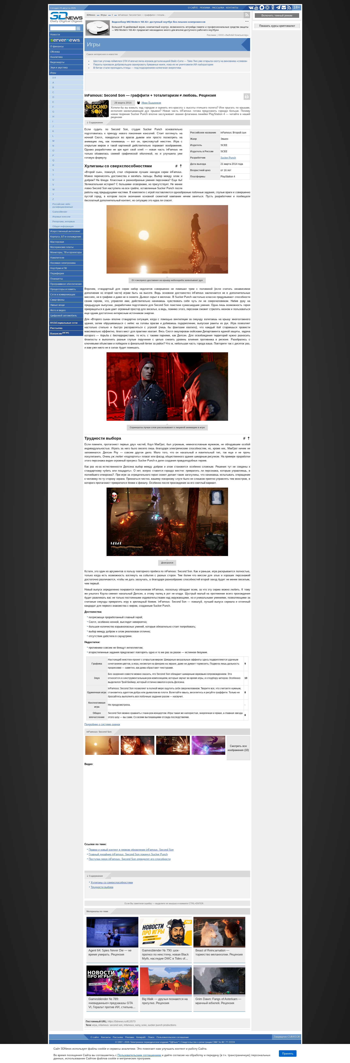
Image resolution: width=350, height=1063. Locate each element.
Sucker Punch (228, 157)
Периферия (57, 273)
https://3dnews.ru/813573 (122, 1021)
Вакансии (59, 333)
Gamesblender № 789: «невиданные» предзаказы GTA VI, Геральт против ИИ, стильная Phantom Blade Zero (111, 1003)
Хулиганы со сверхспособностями (112, 882)
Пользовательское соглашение (173, 1037)
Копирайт (141, 1037)
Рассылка (218, 7)
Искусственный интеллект (65, 231)
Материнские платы (62, 247)
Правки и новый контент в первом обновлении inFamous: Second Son (131, 849)
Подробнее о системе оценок (102, 724)
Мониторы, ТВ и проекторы (66, 252)
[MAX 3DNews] (262, 7)
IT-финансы (57, 46)
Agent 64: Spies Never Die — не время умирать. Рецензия (110, 952)
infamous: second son (110, 1025)
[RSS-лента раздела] (247, 15)
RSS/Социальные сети (63, 323)
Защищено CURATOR (287, 1036)
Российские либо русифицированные (62, 205)
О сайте (193, 7)
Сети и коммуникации (62, 294)
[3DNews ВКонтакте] (251, 7)
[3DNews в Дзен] (267, 7)
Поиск (151, 1037)
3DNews (90, 15)
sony (137, 1025)
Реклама (205, 7)
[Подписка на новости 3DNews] (284, 7)
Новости (55, 34)
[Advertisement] (167, 82)
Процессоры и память (63, 289)
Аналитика (56, 57)
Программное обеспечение (66, 284)
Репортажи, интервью (63, 221)
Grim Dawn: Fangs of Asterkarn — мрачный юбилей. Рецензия (218, 1001)
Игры (53, 72)
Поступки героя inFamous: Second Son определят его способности (130, 859)
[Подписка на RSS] (289, 7)
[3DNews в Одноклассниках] (273, 7)
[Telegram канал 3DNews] (278, 7)
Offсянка (55, 51)
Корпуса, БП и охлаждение (65, 236)
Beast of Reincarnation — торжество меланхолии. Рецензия (219, 952)
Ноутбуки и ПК (58, 268)
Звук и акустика (59, 67)
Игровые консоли (61, 216)
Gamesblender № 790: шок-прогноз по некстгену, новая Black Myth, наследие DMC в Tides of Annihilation (165, 955)
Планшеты (56, 278)
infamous (129, 1025)
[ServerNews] (66, 40)
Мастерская (57, 242)
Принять (287, 1053)
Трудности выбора (102, 887)
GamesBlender (59, 212)
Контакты (232, 7)
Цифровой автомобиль (63, 315)
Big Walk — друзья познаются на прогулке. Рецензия (165, 1001)
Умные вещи (57, 305)
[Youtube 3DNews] (256, 7)
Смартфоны (57, 299)
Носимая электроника (63, 263)
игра (94, 1025)
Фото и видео (58, 310)
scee (144, 1025)
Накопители (57, 257)
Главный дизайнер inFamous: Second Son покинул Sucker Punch (128, 854)
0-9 (54, 78)
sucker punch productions (162, 1025)
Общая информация (63, 226)
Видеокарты (57, 62)
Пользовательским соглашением (139, 1055)
